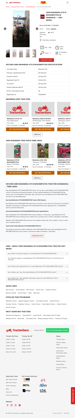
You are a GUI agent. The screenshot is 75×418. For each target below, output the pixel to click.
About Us (9, 392)
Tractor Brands (20, 289)
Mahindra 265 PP (64, 119)
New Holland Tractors (48, 304)
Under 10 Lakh (10, 349)
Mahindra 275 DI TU (14, 119)
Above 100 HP (26, 352)
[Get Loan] (43, 2)
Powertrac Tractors (24, 304)
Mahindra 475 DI (11, 318)
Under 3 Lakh (10, 339)
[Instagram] (11, 405)
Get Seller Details (17, 129)
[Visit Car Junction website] (43, 390)
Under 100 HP (26, 349)
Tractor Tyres (40, 289)
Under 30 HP (26, 339)
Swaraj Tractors (54, 301)
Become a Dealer (11, 293)
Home (7, 7)
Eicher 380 (21, 318)
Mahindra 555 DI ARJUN (42, 119)
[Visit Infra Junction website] (26, 385)
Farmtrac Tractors (11, 304)
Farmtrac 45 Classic (61, 318)
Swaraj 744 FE (37, 315)
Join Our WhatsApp (59, 330)
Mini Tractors (30, 289)
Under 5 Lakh (10, 342)
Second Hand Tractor (17, 7)
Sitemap (66, 413)
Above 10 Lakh (11, 352)
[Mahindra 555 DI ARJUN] (43, 109)
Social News (60, 364)
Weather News (61, 361)
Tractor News (60, 339)
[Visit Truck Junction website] (43, 385)
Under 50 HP (26, 342)
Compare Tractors (50, 289)
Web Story (36, 293)
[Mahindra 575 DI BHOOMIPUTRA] (17, 150)
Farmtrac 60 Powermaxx (13, 315)
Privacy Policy (57, 413)
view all (37, 134)
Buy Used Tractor (11, 379)
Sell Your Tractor (11, 382)
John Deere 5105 (31, 318)
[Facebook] (7, 405)
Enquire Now (37, 236)
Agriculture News (62, 347)
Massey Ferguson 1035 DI (46, 318)
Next (37, 28)
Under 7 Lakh (10, 345)
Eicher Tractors (36, 304)
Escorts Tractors (11, 307)
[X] (15, 405)
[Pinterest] (19, 405)
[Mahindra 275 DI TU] (17, 109)
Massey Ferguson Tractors (26, 301)
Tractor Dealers (11, 385)
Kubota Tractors (61, 304)
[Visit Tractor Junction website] (43, 379)
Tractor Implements (12, 395)
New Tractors (10, 289)
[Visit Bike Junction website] (26, 379)
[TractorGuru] (15, 2)
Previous (5, 28)
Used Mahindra (30, 7)
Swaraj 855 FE (26, 315)
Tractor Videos (22, 293)
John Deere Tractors (42, 301)
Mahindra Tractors (11, 301)
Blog (7, 389)
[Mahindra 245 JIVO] (43, 150)
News (30, 293)
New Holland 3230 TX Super (51, 315)
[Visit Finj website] (26, 390)
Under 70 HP (26, 345)
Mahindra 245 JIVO (40, 160)
